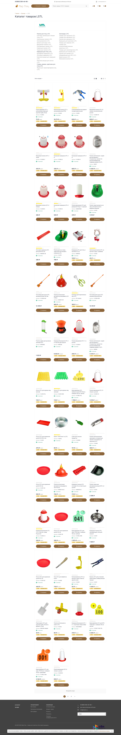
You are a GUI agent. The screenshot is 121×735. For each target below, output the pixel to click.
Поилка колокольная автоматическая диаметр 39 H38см (61, 296)
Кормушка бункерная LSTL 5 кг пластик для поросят (61, 341)
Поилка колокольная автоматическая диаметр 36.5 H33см (60, 486)
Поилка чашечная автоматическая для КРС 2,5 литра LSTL (97, 486)
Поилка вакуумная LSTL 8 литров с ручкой (60, 670)
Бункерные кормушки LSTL (45, 53)
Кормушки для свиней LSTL (67, 51)
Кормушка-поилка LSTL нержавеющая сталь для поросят (96, 532)
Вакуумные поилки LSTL (44, 44)
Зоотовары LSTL (64, 33)
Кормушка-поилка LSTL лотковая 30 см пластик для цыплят (79, 486)
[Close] (112, 731)
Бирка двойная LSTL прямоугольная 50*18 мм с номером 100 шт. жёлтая (78, 392)
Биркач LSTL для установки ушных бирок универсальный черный (97, 578)
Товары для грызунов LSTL (67, 35)
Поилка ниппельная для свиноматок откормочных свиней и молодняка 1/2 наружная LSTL (96, 439)
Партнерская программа (36, 709)
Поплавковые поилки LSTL (45, 46)
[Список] (103, 78)
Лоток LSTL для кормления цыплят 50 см (61, 531)
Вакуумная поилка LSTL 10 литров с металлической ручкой (96, 111)
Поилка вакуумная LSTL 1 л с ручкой (79, 341)
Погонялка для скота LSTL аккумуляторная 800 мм (96, 295)
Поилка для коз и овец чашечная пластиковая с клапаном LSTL (60, 251)
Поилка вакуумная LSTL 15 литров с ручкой (96, 391)
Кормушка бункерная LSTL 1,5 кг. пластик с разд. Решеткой (43, 532)
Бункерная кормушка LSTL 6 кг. (61, 206)
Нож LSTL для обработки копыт (60, 577)
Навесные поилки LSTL (44, 48)
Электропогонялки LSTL (66, 59)
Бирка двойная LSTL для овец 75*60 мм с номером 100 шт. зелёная (78, 532)
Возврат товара (50, 709)
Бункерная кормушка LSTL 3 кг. (61, 156)
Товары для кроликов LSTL (67, 37)
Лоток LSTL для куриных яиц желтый (43, 391)
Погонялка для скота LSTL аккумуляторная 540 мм (42, 295)
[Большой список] (96, 78)
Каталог (17, 705)
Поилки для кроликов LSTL (67, 39)
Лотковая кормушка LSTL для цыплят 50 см (42, 250)
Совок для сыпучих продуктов (77, 437)
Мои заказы (33, 706)
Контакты (48, 711)
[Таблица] (105, 78)
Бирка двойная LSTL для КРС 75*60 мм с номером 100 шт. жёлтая (97, 624)
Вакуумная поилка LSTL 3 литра (42, 156)
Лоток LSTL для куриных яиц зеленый (61, 391)
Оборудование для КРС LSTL (67, 55)
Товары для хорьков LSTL (66, 42)
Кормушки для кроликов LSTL (68, 41)
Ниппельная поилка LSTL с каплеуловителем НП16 (61, 110)
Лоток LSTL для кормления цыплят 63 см (43, 577)
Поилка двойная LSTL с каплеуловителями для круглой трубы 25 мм (42, 111)
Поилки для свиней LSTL (66, 53)
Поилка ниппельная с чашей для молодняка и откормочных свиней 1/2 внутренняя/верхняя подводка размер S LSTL (97, 344)
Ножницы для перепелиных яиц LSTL (79, 295)
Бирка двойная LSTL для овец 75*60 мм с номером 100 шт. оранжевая (43, 671)
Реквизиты (48, 713)
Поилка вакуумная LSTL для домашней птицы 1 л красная (79, 206)
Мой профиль (34, 711)
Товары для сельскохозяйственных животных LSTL (66, 46)
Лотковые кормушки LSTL (44, 55)
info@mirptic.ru (84, 709)
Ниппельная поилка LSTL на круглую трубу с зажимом (97, 250)
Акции (17, 707)
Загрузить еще (70, 691)
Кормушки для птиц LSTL (44, 51)
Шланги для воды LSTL (44, 42)
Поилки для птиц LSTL (43, 33)
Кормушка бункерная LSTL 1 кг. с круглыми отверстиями (79, 623)
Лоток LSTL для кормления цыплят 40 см (43, 485)
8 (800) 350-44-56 (21, 1)
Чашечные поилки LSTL (44, 50)
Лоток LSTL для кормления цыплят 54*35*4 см (43, 437)
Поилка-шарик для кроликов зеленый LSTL (43, 341)
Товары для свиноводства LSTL (68, 50)
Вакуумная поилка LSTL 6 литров (42, 206)
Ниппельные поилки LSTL (44, 39)
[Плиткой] (101, 78)
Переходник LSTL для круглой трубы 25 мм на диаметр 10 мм (42, 624)
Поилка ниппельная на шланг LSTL (59, 623)
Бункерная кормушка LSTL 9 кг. (79, 156)
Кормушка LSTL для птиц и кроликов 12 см (78, 250)
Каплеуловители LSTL (43, 41)
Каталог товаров (41, 6)
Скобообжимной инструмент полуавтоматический (79, 110)
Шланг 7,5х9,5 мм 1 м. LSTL (61, 436)
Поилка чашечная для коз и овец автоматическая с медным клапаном (97, 207)
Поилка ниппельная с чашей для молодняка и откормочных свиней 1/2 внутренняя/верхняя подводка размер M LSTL (97, 159)
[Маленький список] (94, 78)
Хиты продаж (38, 78)
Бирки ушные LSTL (64, 57)
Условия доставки (50, 706)
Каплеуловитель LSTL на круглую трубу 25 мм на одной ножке (78, 578)
